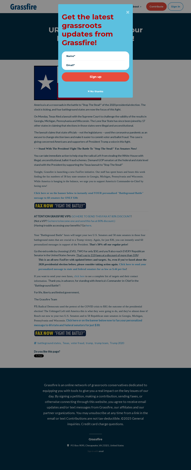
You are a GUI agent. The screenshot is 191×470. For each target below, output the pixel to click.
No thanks (96, 91)
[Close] (127, 12)
